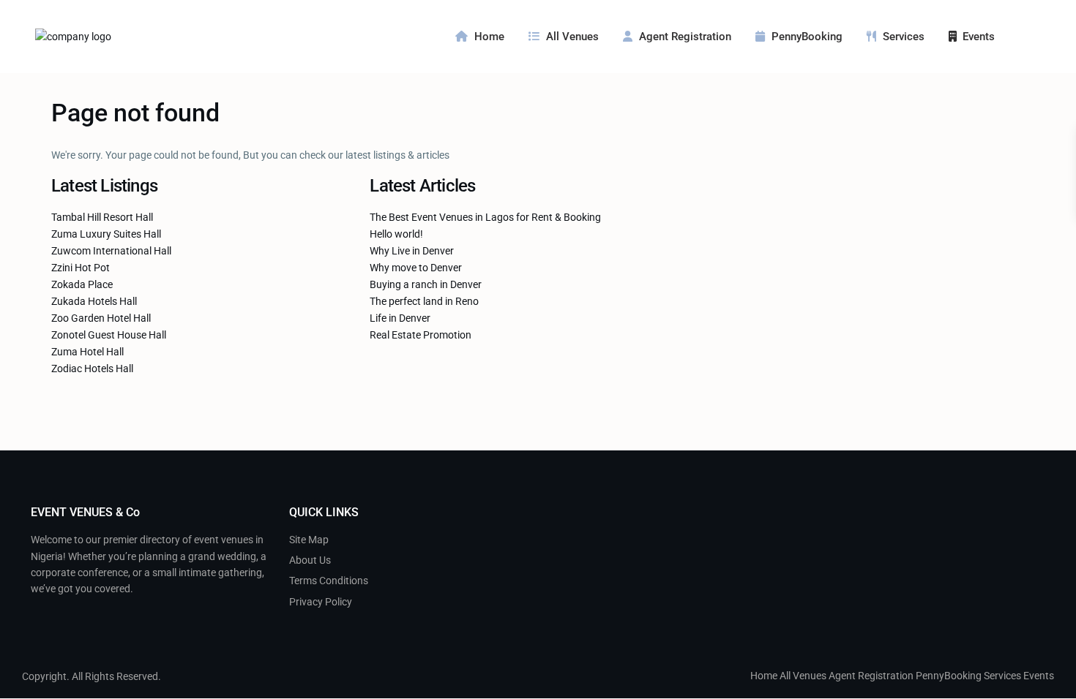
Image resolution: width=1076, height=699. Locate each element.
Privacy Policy (320, 602)
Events (979, 36)
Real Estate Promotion (420, 335)
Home (489, 36)
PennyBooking (807, 36)
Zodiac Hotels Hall (92, 368)
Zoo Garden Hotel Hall (101, 318)
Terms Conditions (328, 580)
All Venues (572, 36)
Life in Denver (400, 318)
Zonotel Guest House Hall (108, 335)
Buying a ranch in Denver (426, 284)
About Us (310, 560)
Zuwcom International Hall (111, 251)
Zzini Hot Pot (80, 267)
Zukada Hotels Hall (94, 301)
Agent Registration (685, 36)
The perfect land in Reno (424, 301)
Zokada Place (82, 284)
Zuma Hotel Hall (87, 352)
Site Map (309, 539)
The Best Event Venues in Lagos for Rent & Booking (485, 217)
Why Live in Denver (412, 251)
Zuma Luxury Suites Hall (106, 234)
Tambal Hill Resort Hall (102, 217)
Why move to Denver (416, 267)
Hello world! (396, 234)
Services (903, 36)
